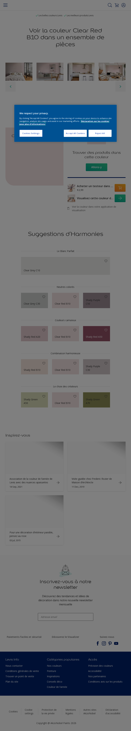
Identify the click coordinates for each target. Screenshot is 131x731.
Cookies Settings (31, 133)
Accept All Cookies (75, 133)
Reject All (100, 133)
